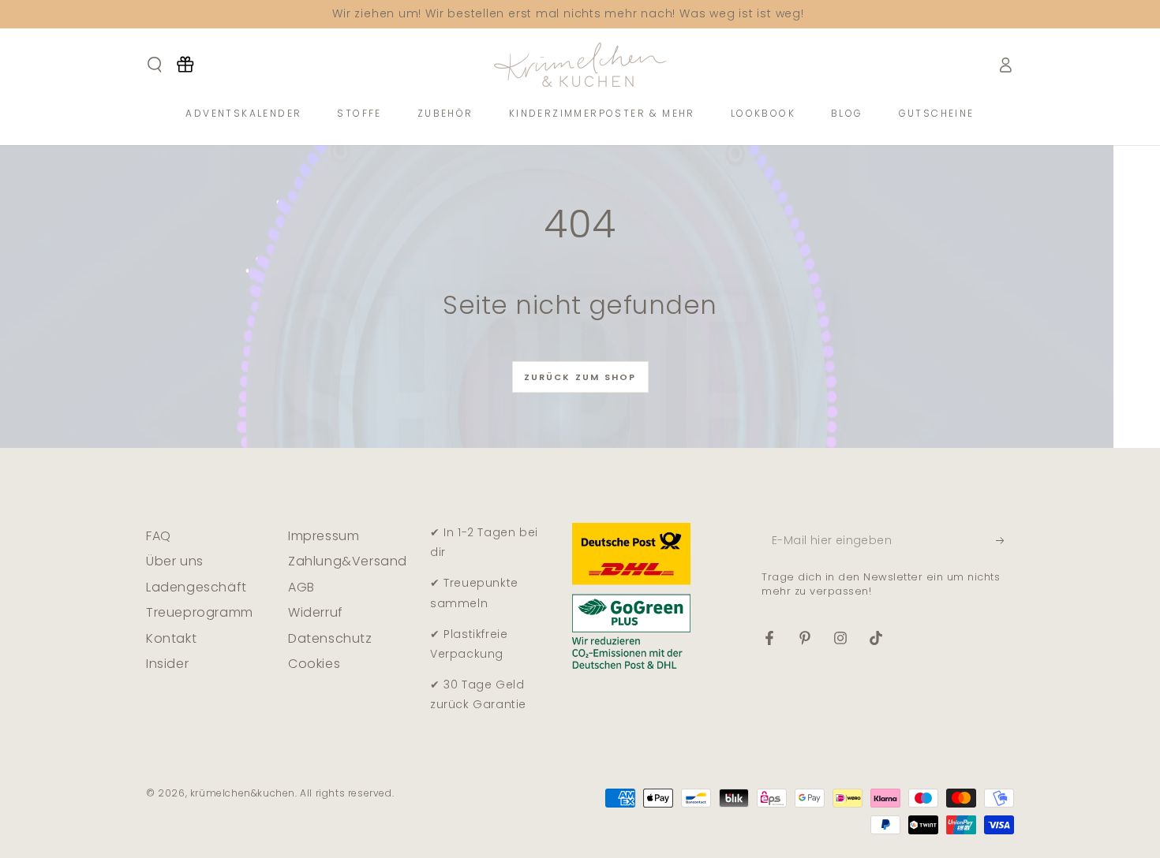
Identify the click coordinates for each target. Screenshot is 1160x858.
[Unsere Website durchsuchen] (154, 64)
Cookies (314, 664)
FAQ (158, 536)
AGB (301, 587)
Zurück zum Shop (580, 377)
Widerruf (315, 612)
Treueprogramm (199, 612)
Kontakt (171, 638)
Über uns (175, 561)
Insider (167, 664)
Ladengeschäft (196, 587)
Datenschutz (330, 638)
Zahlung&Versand (347, 561)
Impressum (323, 536)
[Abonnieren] (1005, 540)
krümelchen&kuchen (242, 793)
